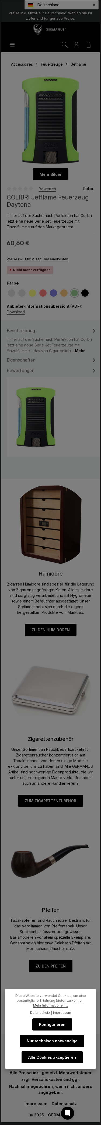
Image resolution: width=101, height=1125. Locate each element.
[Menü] (12, 44)
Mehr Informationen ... (50, 1005)
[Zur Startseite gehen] (50, 29)
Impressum (36, 1103)
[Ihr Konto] (76, 44)
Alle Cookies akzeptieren (52, 1057)
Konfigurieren (52, 1024)
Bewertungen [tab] (20, 370)
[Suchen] (64, 44)
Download (16, 312)
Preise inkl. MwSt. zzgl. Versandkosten (37, 259)
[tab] (52, 340)
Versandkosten (47, 1079)
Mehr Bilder (51, 174)
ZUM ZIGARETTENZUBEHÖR (50, 800)
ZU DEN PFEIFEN (51, 966)
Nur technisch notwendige (52, 1041)
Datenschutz (64, 1103)
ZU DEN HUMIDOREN (51, 630)
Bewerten (47, 189)
